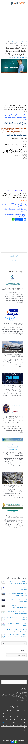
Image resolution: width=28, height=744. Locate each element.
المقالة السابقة (14, 256)
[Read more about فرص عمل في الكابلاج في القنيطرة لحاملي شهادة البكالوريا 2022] (12, 477)
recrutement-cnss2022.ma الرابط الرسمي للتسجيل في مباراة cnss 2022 (12, 289)
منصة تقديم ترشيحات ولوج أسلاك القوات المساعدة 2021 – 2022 (14, 516)
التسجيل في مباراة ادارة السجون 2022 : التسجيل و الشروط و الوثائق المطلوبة (12, 417)
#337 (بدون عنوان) (21, 693)
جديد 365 (24, 698)
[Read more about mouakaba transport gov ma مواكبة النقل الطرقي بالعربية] (12, 346)
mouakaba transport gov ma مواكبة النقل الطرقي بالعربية (13, 355)
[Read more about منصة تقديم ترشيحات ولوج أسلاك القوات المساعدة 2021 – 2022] (12, 508)
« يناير (25, 730)
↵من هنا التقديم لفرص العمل (14, 190)
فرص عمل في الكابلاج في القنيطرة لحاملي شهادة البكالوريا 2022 (13, 486)
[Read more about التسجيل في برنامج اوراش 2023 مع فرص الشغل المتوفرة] (12, 378)
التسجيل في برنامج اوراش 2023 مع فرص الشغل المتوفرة (13, 386)
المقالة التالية (14, 260)
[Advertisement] (14, 26)
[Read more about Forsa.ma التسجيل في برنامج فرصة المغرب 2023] (12, 314)
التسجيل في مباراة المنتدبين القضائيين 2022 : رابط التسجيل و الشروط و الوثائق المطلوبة (13, 454)
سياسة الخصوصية (22, 700)
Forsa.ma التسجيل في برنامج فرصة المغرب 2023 (13, 323)
